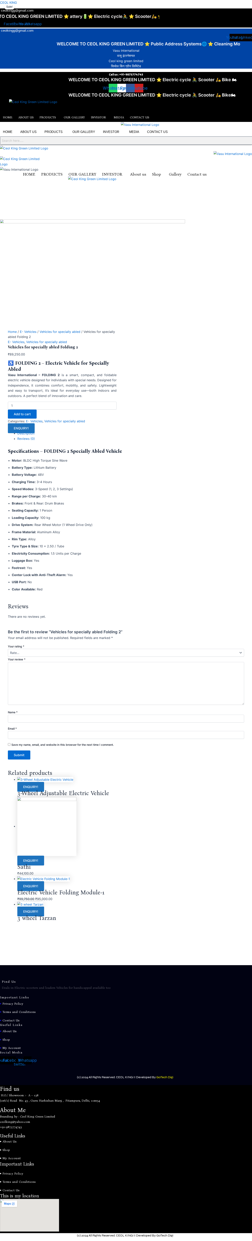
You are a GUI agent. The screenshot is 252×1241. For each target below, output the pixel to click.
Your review (16, 659)
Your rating (16, 646)
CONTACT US (139, 117)
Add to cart (22, 414)
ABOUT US (26, 117)
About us (138, 174)
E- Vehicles (28, 332)
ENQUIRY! (21, 428)
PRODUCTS (48, 117)
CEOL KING (8, 3)
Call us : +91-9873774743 (126, 74)
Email (12, 728)
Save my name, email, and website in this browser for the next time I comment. (62, 744)
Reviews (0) (26, 439)
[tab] (130, 433)
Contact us (197, 174)
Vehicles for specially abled (60, 332)
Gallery (175, 174)
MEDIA (119, 117)
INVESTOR (98, 117)
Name (13, 712)
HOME (7, 117)
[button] (49, 117)
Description (25, 433)
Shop (156, 174)
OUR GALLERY (74, 117)
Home (12, 332)
